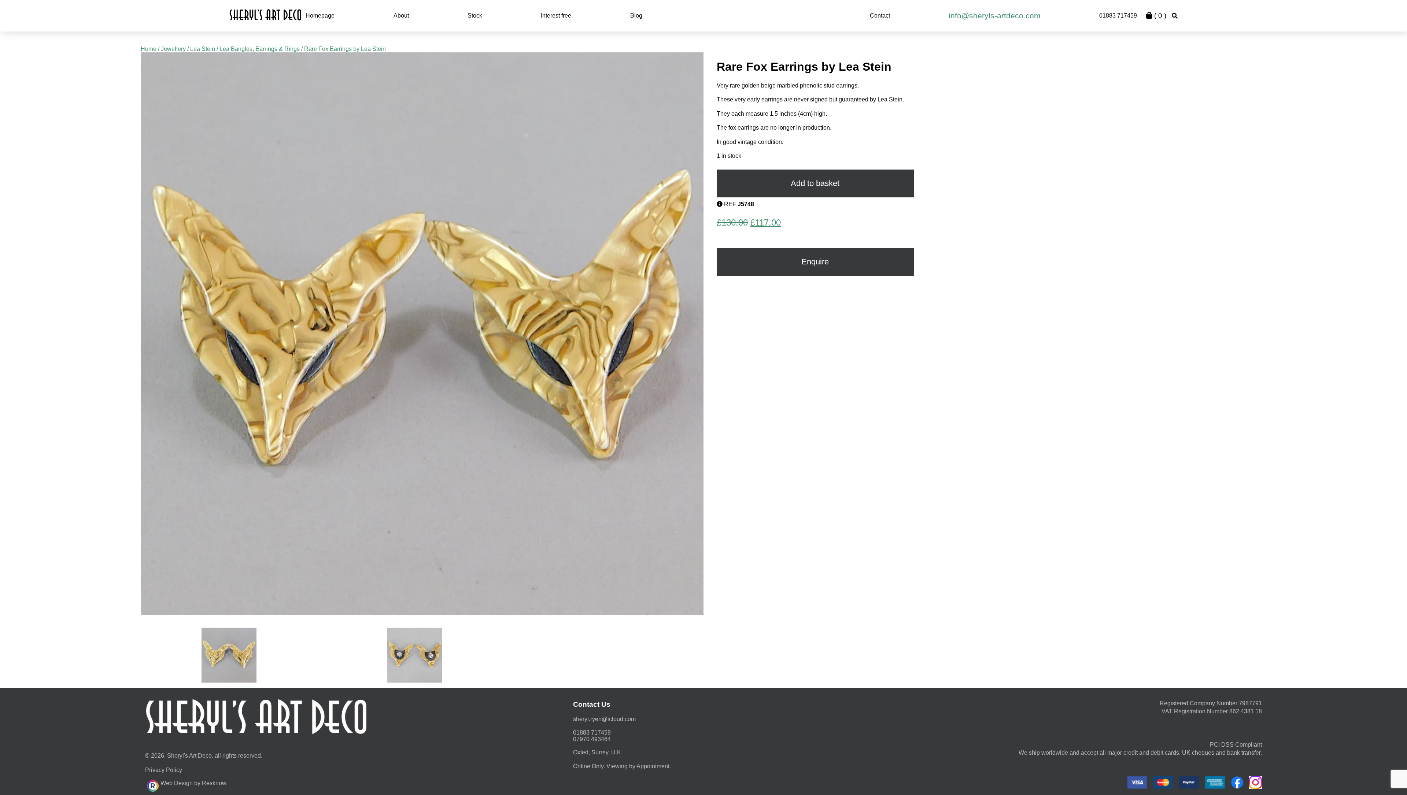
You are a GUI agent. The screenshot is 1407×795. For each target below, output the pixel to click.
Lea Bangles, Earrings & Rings (259, 49)
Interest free (556, 15)
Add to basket (815, 183)
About (401, 15)
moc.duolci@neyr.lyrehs (604, 719)
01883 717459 (1118, 15)
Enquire (815, 261)
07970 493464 (592, 739)
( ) (1159, 15)
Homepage (320, 15)
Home (148, 49)
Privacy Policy (163, 770)
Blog (636, 15)
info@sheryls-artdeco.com (995, 15)
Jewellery (173, 49)
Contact (880, 15)
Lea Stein (202, 49)
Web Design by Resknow (193, 783)
